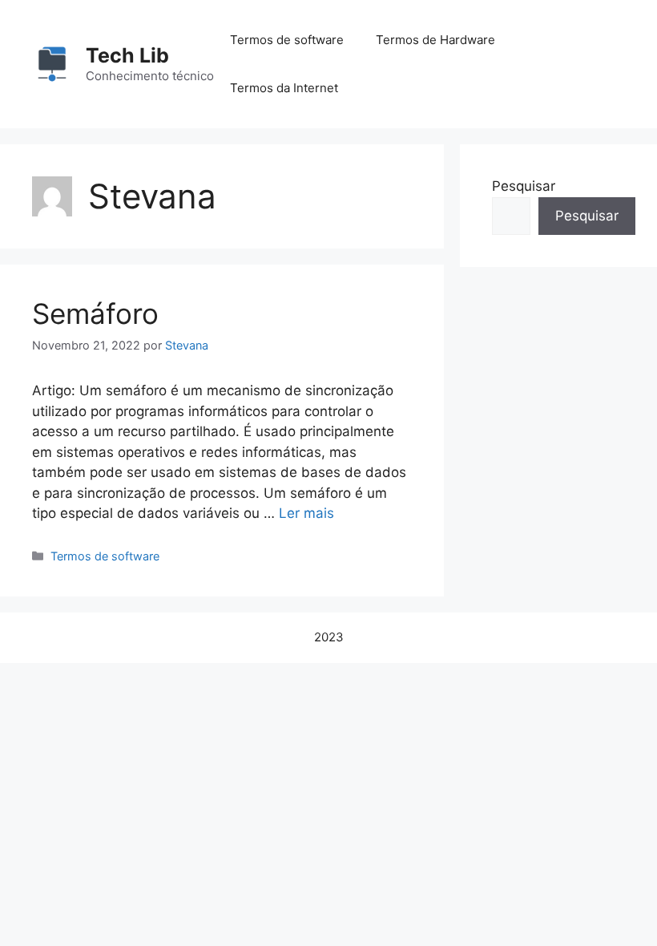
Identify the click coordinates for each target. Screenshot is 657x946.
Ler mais (306, 513)
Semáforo (95, 313)
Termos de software (287, 39)
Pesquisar (523, 186)
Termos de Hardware (435, 39)
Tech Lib (127, 55)
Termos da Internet (284, 87)
